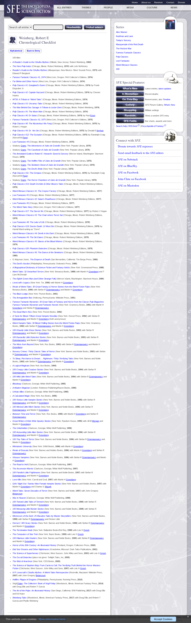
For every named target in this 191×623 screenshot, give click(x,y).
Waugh (48, 487)
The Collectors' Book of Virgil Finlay (40, 583)
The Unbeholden (19, 428)
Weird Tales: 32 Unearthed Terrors (28, 271)
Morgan (95, 421)
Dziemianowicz (53, 290)
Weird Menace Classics (126, 65)
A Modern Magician (21, 388)
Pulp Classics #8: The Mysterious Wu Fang (32, 123)
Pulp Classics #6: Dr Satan (24, 115)
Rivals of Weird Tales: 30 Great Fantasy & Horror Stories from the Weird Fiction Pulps (51, 287)
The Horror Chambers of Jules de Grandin (46, 180)
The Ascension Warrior (22, 468)
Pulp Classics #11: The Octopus (27, 173)
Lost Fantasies (122, 61)
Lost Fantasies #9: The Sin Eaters (27, 237)
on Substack (128, 159)
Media (130, 7)
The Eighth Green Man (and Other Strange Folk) (34, 279)
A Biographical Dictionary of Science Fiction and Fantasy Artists (41, 267)
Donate (181, 2)
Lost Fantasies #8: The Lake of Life (28, 222)
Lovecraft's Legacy (21, 282)
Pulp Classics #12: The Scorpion (27, 135)
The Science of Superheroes (25, 553)
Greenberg (93, 271)
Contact (170, 2)
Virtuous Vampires (20, 457)
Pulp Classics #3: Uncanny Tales (27, 103)
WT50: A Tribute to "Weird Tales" (27, 99)
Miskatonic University (22, 446)
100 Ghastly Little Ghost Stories (26, 330)
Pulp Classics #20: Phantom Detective (29, 248)
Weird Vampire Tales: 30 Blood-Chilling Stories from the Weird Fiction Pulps (46, 323)
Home (135, 2)
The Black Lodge (20, 294)
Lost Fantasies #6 (20, 203)
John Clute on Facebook (132, 179)
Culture (152, 7)
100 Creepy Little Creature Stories (27, 369)
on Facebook (128, 172)
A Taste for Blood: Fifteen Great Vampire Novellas (34, 316)
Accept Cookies (163, 619)
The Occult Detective (22, 557)
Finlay (20, 583)
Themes (86, 7)
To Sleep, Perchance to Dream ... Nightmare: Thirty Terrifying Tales (42, 358)
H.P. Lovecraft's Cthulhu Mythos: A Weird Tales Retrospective (40, 572)
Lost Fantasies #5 (20, 195)
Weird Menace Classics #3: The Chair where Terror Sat (37, 215)
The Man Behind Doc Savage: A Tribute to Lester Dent (37, 107)
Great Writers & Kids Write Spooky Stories (31, 421)
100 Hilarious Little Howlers (24, 538)
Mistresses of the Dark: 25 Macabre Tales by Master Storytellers (41, 516)
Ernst (92, 115)
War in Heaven (19, 498)
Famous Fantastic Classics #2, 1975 (29, 119)
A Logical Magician (20, 365)
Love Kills (16, 479)
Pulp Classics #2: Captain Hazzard (28, 92)
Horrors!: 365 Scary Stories (24, 523)
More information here (52, 619)
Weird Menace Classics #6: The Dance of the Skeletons (37, 252)
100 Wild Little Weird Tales (24, 376)
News (174, 7)
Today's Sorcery (123, 40)
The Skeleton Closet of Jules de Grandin (45, 165)
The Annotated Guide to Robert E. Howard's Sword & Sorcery (40, 154)
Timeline (166, 99)
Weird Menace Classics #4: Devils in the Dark (33, 233)
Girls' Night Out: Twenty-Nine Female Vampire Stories (36, 484)
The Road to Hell (20, 464)
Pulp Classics (122, 57)
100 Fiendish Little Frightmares (26, 472)
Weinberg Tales (19, 598)
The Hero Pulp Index (21, 66)
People (108, 7)
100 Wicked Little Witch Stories (26, 407)
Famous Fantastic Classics (128, 52)
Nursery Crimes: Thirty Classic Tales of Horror (33, 351)
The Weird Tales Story (22, 207)
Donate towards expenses (135, 146)
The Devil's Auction (21, 263)
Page (25, 138)
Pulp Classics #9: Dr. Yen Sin (25, 130)
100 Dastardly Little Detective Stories (29, 337)
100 (117, 69)
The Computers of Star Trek (25, 534)
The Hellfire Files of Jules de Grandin (44, 161)
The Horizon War (123, 48)
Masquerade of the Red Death (129, 44)
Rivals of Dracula (20, 450)
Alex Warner (121, 32)
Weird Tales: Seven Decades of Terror (29, 491)
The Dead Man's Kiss (22, 312)
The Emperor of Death (40, 259)
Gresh (86, 530)
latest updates (165, 88)
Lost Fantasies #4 (20, 142)
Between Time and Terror (23, 414)
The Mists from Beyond (23, 344)
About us (146, 2)
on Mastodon (128, 185)
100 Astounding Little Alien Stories (27, 432)
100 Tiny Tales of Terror (23, 439)
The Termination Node (22, 530)
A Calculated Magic (21, 396)
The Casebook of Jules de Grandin (43, 150)
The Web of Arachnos (22, 561)
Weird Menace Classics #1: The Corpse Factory (34, 191)
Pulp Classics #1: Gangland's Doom (28, 85)
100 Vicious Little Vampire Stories (27, 400)
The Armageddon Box (22, 298)
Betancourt (17, 494)
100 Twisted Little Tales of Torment (28, 502)
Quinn (23, 146)
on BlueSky (127, 166)
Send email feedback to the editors (141, 153)
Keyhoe (100, 130)
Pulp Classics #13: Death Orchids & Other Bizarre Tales (37, 184)
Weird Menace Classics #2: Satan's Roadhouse (34, 199)
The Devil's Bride (35, 169)
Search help (121, 126)
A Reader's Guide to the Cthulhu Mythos (30, 62)
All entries (64, 7)
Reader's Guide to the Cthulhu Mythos (29, 70)
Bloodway (16, 384)
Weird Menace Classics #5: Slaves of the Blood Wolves (37, 241)
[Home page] (29, 11)
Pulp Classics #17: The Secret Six (27, 211)
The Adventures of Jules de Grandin (43, 146)
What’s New (169, 105)
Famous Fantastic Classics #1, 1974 (29, 77)
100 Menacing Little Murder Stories (28, 509)
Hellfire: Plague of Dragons (24, 579)
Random (158, 2)
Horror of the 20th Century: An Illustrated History (34, 545)
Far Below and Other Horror (25, 81)
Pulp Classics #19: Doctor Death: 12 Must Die (33, 226)
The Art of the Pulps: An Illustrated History (31, 590)
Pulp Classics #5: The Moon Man (27, 111)
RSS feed (133, 126)
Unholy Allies (18, 392)
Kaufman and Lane (124, 36)
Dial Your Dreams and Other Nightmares (30, 549)
